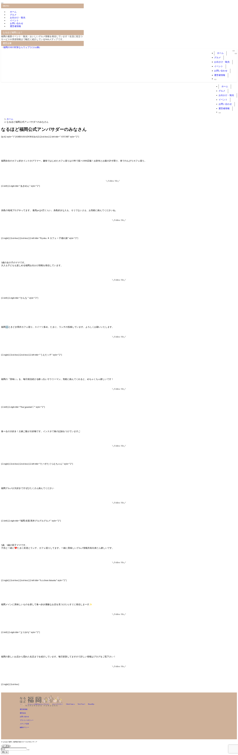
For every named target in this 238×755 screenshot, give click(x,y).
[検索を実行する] (28, 749)
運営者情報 (15, 26)
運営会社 (23, 713)
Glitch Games (70, 704)
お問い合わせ (24, 716)
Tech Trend (81, 704)
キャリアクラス (57, 704)
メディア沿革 (24, 724)
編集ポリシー (24, 727)
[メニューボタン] (236, 53)
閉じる (5, 752)
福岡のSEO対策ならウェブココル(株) (21, 47)
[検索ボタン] (215, 79)
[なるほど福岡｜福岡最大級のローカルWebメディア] (35, 75)
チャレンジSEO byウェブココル (38, 704)
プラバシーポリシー (26, 720)
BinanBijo (91, 704)
